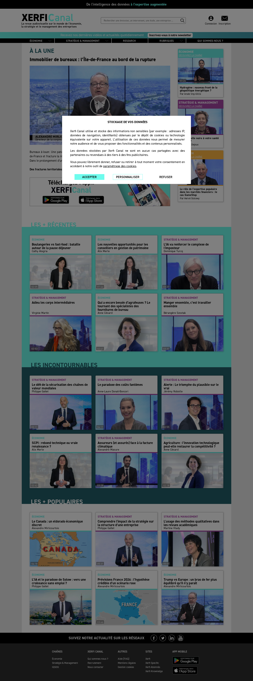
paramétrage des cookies (119, 166)
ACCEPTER (89, 177)
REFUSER (165, 177)
